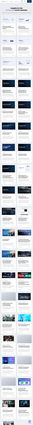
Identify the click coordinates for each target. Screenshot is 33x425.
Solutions (11, 1)
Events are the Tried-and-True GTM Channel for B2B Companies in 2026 (23, 219)
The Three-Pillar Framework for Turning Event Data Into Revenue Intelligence (24, 283)
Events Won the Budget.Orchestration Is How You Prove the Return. (8, 27)
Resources (16, 1)
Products (6, 1)
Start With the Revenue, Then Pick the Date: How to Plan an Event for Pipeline (7, 48)
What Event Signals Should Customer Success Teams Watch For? (23, 112)
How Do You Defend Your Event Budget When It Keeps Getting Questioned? (7, 176)
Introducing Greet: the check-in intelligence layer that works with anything (23, 176)
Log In (24, 1)
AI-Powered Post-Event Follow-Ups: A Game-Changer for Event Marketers (23, 410)
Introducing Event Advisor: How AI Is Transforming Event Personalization (7, 261)
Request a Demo (29, 1)
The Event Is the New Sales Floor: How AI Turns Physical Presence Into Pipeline (23, 48)
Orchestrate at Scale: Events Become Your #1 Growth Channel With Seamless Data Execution (24, 240)
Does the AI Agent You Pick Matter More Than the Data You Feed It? (22, 91)
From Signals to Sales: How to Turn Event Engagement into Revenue (23, 389)
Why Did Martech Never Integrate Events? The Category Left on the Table (7, 91)
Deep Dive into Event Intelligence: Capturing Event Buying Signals (6, 283)
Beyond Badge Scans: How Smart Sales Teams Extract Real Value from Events (7, 325)
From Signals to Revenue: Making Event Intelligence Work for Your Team (7, 219)
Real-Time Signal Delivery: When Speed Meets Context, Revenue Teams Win (23, 261)
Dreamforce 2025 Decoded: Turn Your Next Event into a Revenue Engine (7, 304)
